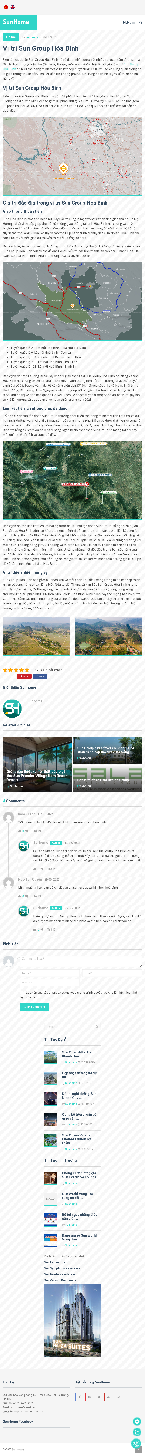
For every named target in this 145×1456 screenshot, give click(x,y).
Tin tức (11, 37)
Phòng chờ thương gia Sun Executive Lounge (79, 1175)
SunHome (16, 21)
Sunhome (31, 37)
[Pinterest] (89, 1397)
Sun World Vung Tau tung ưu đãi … (78, 1196)
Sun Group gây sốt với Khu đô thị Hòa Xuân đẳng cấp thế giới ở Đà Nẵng (106, 750)
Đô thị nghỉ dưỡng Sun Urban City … (79, 1096)
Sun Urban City (54, 1262)
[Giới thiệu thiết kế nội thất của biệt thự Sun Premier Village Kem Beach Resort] (37, 764)
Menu (127, 22)
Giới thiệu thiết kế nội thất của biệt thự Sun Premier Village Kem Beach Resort (37, 775)
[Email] (118, 1397)
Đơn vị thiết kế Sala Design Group (103, 780)
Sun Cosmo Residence (60, 1280)
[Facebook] (80, 1397)
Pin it (25, 676)
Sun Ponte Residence (59, 1274)
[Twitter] (99, 1397)
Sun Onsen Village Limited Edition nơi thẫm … (77, 1139)
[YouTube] (109, 1397)
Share (41, 676)
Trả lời (36, 831)
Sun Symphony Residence (62, 1268)
